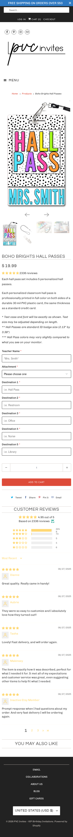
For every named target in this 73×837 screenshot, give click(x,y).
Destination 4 (10, 428)
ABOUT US (36, 784)
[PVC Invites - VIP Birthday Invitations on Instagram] (20, 32)
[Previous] (27, 214)
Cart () (36, 19)
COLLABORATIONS (36, 776)
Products (27, 93)
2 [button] (32, 730)
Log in (22, 19)
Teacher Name (11, 351)
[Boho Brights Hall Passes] (36, 155)
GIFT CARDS (36, 798)
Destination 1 (10, 382)
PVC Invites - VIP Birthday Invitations (33, 821)
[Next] (46, 214)
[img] (10, 569)
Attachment (9, 366)
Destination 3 (10, 413)
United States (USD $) (34, 810)
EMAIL (36, 769)
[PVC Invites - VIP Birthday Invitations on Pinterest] (13, 32)
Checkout (49, 19)
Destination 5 (10, 444)
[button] (10, 273)
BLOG (37, 791)
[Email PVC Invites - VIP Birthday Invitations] (27, 32)
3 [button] (38, 730)
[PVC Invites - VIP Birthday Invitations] (36, 54)
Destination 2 (10, 397)
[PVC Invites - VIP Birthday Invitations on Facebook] (7, 32)
